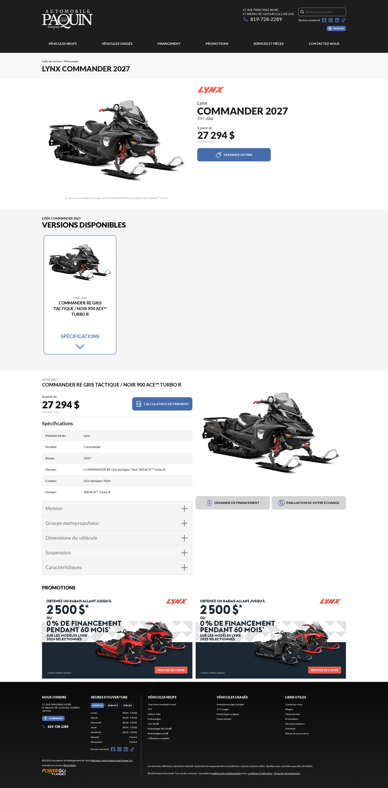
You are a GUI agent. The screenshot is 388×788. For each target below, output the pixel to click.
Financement (169, 43)
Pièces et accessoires (297, 733)
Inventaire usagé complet (230, 704)
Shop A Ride (69, 765)
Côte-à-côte (154, 714)
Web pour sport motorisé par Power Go (111, 760)
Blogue (289, 709)
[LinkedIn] (337, 20)
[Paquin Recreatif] (67, 19)
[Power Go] (87, 772)
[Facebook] (324, 20)
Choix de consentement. (287, 773)
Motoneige (71, 61)
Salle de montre (52, 61)
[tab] (97, 705)
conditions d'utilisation (260, 773)
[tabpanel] (114, 727)
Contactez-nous (324, 43)
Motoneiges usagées (228, 714)
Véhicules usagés (117, 43)
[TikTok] (343, 20)
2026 (209, 118)
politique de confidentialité (226, 773)
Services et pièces (268, 43)
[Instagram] (330, 20)
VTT (150, 709)
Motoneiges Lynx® (158, 733)
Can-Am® (153, 723)
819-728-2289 (266, 19)
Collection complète (159, 738)
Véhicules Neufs (62, 43)
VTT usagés (223, 709)
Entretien (290, 728)
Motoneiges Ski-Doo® (160, 728)
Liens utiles (295, 697)
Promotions (217, 43)
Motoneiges (154, 718)
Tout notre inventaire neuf (162, 704)
